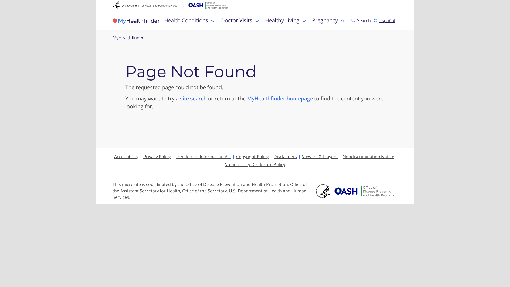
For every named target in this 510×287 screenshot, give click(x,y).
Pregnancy (325, 20)
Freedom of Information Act (203, 156)
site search (193, 98)
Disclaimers (285, 156)
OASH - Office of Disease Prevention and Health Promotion (365, 191)
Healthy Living (282, 20)
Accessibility (126, 156)
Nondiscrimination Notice (368, 156)
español (387, 20)
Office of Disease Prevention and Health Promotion (208, 5)
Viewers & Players (320, 156)
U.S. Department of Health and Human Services (149, 5)
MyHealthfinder (136, 20)
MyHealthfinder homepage (280, 98)
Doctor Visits (236, 20)
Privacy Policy (157, 156)
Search (364, 20)
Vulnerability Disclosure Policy (255, 164)
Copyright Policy (252, 156)
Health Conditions (186, 20)
